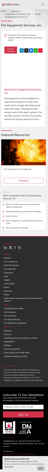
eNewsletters (9, 341)
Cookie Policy (9, 467)
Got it (41, 468)
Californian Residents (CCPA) (15, 356)
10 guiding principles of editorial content (21, 338)
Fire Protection (10, 269)
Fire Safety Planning (12, 319)
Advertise (8, 331)
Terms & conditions (12, 349)
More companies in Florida (17, 228)
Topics (6, 304)
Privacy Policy (25, 461)
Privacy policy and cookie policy (17, 352)
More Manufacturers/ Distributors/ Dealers (23, 211)
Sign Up (23, 414)
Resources (8, 291)
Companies (8, 272)
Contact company (11, 50)
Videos (6, 294)
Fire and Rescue (10, 261)
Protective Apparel (11, 265)
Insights (7, 280)
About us (7, 334)
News (6, 276)
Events (6, 287)
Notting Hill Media (18, 444)
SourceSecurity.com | (27, 454)
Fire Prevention (10, 316)
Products (7, 258)
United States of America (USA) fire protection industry (23, 299)
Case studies (9, 283)
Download (23, 180)
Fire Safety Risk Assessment (15, 323)
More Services (12, 216)
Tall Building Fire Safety (13, 308)
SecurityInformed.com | (11, 454)
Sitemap (7, 345)
